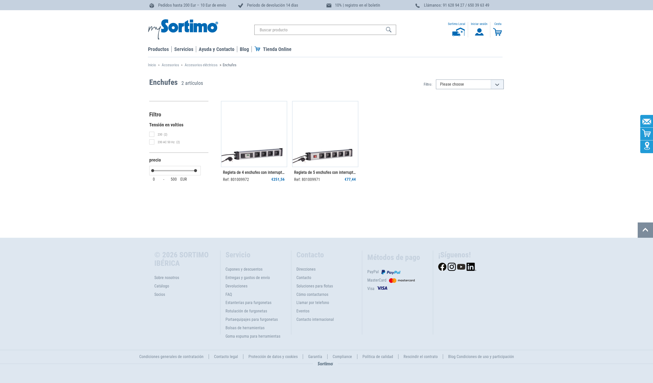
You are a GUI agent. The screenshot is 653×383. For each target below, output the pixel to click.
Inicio (152, 65)
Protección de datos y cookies (273, 356)
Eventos (302, 311)
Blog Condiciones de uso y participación (481, 356)
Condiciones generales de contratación (171, 356)
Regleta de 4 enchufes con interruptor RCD (254, 172)
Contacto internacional (315, 319)
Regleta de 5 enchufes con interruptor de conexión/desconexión (325, 172)
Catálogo (161, 286)
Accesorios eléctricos (201, 65)
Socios (159, 294)
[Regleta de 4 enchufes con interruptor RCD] (254, 134)
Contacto (303, 277)
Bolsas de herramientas (245, 327)
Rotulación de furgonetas (246, 311)
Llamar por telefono (312, 302)
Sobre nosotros (166, 277)
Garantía (315, 356)
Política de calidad (377, 356)
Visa (370, 288)
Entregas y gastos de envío (247, 277)
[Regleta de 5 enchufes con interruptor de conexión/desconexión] (325, 134)
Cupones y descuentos (243, 269)
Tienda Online (277, 49)
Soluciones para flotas (314, 286)
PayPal (373, 271)
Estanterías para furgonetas (248, 302)
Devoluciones (236, 286)
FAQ (228, 294)
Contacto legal (226, 356)
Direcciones (306, 269)
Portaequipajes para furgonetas (251, 319)
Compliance (342, 356)
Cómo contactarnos (312, 294)
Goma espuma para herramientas (252, 336)
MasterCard (376, 280)
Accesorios (170, 65)
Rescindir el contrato (421, 356)
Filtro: (428, 84)
